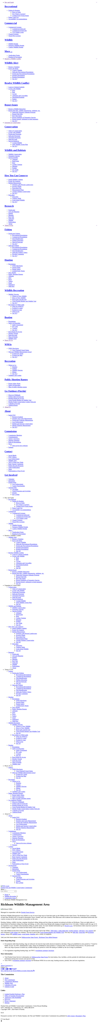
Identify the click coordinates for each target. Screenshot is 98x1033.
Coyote (14, 94)
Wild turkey (54, 931)
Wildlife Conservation (15, 154)
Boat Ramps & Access (15, 332)
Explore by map (17, 310)
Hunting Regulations (18, 75)
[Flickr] (11, 969)
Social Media (12, 455)
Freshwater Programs (14, 134)
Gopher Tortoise (17, 164)
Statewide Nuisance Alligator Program (23, 112)
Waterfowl (11, 284)
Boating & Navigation (15, 57)
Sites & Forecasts (17, 242)
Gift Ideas (15, 489)
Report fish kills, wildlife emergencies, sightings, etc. (24, 110)
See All (14, 79)
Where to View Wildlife (19, 296)
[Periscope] (13, 969)
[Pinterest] (15, 969)
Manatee (14, 166)
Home (6, 894)
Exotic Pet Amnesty (14, 181)
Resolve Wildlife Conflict (17, 83)
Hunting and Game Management (22, 418)
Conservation (11, 126)
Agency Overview (14, 439)
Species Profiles (13, 157)
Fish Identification (17, 239)
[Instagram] (1, 969)
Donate (14, 493)
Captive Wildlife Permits (15, 47)
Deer (9, 278)
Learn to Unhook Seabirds (16, 87)
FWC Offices (12, 457)
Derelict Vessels (13, 333)
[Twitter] (5, 969)
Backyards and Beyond (19, 299)
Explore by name (17, 308)
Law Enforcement (17, 422)
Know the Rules (13, 68)
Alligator (15, 159)
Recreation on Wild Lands (16, 305)
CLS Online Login (18, 32)
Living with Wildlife (14, 89)
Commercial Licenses (14, 27)
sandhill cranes (16, 934)
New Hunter (12, 272)
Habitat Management (14, 183)
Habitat (10, 213)
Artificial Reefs (13, 405)
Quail (10, 283)
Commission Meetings (15, 435)
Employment (12, 482)
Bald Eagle (15, 161)
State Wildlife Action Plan (20, 144)
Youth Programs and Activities (21, 491)
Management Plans (18, 190)
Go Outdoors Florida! (15, 391)
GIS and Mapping (13, 212)
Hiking (14, 372)
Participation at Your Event (16, 471)
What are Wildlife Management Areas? (20, 352)
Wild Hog (11, 286)
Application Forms (14, 55)
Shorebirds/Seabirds (18, 97)
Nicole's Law (69, 926)
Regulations (12, 264)
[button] (9, 2)
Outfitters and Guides (14, 375)
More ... (8, 51)
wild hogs (82, 931)
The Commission (10, 980)
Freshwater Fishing (14, 233)
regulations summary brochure (45, 950)
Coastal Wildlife (17, 143)
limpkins (32, 934)
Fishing (8, 229)
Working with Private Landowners (22, 185)
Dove (10, 279)
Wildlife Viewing (13, 294)
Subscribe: (30, 971)
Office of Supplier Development (14, 996)
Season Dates (16, 267)
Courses (14, 328)
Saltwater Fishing (13, 245)
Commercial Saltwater (19, 29)
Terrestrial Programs (14, 137)
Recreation (10, 361)
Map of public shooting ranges (17, 387)
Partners (10, 447)
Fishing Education (17, 240)
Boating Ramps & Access (16, 398)
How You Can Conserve (16, 175)
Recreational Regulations (19, 235)
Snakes (14, 99)
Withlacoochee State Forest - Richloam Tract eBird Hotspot (39, 937)
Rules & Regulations (14, 442)
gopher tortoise (73, 931)
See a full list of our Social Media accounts (14, 971)
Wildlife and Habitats (15, 150)
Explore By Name (17, 353)
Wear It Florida (13, 337)
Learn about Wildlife (18, 200)
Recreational (11, 6)
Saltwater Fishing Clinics (19, 252)
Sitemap (7, 1002)
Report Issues (11, 105)
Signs (10, 469)
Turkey (10, 281)
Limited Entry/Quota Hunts (20, 15)
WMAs (8, 344)
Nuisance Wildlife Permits (16, 45)
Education (11, 195)
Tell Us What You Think (15, 462)
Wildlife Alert (11, 63)
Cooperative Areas (10, 898)
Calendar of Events (14, 403)
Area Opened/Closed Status (20, 350)
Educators (15, 197)
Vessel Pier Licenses (14, 36)
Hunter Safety (16, 269)
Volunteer (11, 479)
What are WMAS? (18, 306)
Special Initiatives (13, 141)
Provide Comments (18, 254)
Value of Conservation (15, 131)
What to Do (15, 311)
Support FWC (12, 487)
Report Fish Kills (17, 114)
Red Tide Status (17, 116)
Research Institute (17, 417)
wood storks (25, 934)
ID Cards (15, 326)
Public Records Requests (15, 466)
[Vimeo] (9, 969)
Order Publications (14, 467)
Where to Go (12, 365)
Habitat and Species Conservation (22, 424)
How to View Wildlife (19, 298)
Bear (13, 90)
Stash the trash (12, 139)
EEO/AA (7, 999)
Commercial (11, 23)
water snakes (14, 932)
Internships (11, 481)
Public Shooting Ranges (15, 274)
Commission (11, 431)
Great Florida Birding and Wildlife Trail (24, 301)
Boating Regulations (18, 77)
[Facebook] (3, 969)
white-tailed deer (63, 931)
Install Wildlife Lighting (15, 179)
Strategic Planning (13, 440)
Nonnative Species (14, 156)
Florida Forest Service (27, 912)
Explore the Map (17, 355)
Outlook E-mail (9, 986)
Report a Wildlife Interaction (17, 109)
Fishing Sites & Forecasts (16, 397)
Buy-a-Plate (15, 494)
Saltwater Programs (14, 136)
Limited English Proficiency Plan (15, 994)
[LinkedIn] (14, 969)
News (10, 444)
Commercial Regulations (19, 237)
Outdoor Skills (16, 198)
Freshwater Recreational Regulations (23, 74)
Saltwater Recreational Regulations (22, 72)
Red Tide (11, 217)
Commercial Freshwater (19, 30)
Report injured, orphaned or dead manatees (25, 119)
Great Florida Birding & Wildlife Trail (19, 400)
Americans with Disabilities (13, 997)
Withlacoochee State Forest (40, 957)
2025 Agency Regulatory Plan (76, 1016)
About (10, 224)
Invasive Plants (16, 186)
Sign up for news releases (20, 445)
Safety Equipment (17, 325)
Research (9, 206)
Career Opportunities (18, 486)
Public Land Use (13, 17)
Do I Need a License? (18, 14)
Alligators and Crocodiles (20, 95)
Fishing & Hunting (14, 10)
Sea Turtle (15, 170)
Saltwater (11, 218)
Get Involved (11, 475)
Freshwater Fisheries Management (22, 420)
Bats (13, 92)
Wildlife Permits (13, 44)
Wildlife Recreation (14, 290)
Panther (14, 168)
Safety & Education (14, 323)
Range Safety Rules (14, 383)
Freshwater (11, 210)
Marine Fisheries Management (21, 425)
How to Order (16, 12)
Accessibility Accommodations (17, 19)
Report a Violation (14, 67)
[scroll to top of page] (1, 964)
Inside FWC (12, 415)
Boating (8, 317)
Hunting (9, 260)
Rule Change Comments (15, 464)
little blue (75, 932)
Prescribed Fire (16, 188)
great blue (82, 932)
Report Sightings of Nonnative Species (24, 117)
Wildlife (9, 40)
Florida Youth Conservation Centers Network (22, 402)
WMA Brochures (17, 266)
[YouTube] (7, 969)
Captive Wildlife (17, 70)
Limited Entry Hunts (18, 271)
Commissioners (13, 437)
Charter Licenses (13, 34)
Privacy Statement (10, 1001)
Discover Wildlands (14, 395)
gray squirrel (89, 931)
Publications (12, 222)
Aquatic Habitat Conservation (21, 191)
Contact (8, 451)
